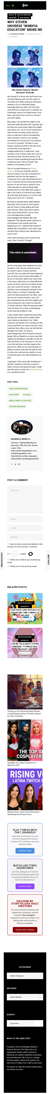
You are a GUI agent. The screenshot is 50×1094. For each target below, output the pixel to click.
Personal (13, 18)
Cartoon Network (18, 388)
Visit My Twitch (25, 886)
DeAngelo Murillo (17, 34)
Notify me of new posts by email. (23, 566)
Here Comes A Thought (20, 400)
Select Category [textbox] (17, 976)
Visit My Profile (25, 851)
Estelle (27, 394)
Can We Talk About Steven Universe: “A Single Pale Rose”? (25, 646)
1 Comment (13, 36)
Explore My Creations (25, 930)
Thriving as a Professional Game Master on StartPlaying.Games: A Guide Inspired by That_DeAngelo (24, 713)
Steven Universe (35, 369)
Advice (11, 15)
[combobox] (25, 976)
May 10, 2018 (25, 653)
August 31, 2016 (34, 34)
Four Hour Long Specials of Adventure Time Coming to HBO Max (25, 612)
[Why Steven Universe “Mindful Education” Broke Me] (25, 427)
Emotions (14, 394)
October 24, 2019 (25, 619)
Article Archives (24, 15)
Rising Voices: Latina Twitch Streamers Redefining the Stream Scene (23, 813)
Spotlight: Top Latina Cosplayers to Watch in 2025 (21, 764)
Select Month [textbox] (15, 997)
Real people (24, 18)
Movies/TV (25, 606)
